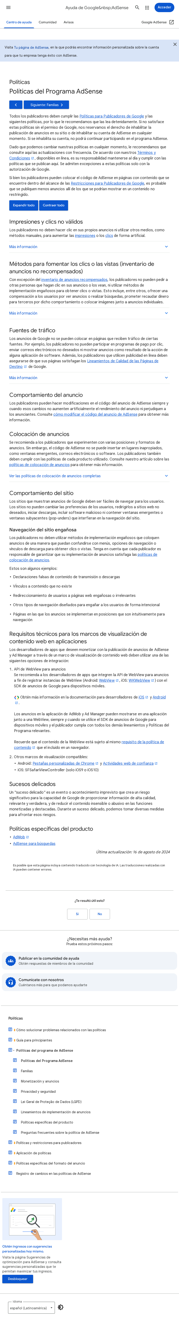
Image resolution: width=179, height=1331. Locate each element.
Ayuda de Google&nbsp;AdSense (96, 7)
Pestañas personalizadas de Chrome (64, 763)
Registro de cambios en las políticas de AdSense (53, 1174)
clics (109, 235)
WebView (107, 680)
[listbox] (31, 1308)
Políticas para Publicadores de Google (111, 116)
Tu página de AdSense (31, 47)
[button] (8, 7)
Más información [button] (23, 247)
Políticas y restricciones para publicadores (48, 1143)
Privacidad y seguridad (38, 1091)
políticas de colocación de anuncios (39, 465)
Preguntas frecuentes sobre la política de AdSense (60, 1132)
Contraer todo (53, 205)
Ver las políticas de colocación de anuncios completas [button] (55, 476)
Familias (27, 1071)
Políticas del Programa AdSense (47, 1061)
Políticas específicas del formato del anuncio (50, 1163)
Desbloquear (18, 1279)
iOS (141, 697)
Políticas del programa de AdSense (44, 1050)
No (100, 914)
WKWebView (139, 680)
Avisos (69, 22)
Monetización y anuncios (40, 1081)
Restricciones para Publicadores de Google (107, 183)
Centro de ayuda (19, 22)
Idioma (17, 1301)
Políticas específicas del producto (47, 1122)
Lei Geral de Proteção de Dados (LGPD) (51, 1102)
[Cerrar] (175, 45)
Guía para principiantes (34, 1040)
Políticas (15, 1018)
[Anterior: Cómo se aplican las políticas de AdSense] (15, 104)
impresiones (85, 235)
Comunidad (48, 22)
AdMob (19, 837)
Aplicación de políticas (33, 1153)
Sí (77, 914)
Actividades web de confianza (128, 763)
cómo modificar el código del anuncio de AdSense (95, 414)
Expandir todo (23, 205)
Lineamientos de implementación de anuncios (55, 1112)
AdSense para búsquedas (34, 843)
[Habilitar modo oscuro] (60, 1307)
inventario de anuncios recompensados (74, 279)
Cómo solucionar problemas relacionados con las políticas (61, 1030)
